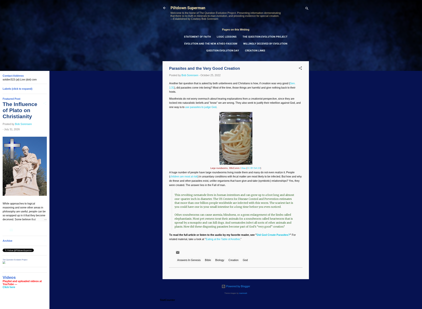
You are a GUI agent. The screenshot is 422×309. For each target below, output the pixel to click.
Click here (9, 287)
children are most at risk (184, 176)
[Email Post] (178, 253)
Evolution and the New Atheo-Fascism (210, 43)
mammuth (243, 293)
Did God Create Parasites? (273, 234)
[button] (300, 68)
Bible (208, 260)
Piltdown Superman (187, 8)
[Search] (307, 9)
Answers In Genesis (189, 260)
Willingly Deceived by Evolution (265, 43)
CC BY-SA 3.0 (253, 168)
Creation (233, 260)
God (245, 260)
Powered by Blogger (238, 286)
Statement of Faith (197, 36)
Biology (219, 260)
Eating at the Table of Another (223, 239)
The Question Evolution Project (264, 36)
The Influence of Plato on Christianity (20, 110)
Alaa (243, 168)
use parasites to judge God (200, 107)
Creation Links (255, 50)
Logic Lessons (227, 36)
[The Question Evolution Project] (4, 262)
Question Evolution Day (222, 50)
